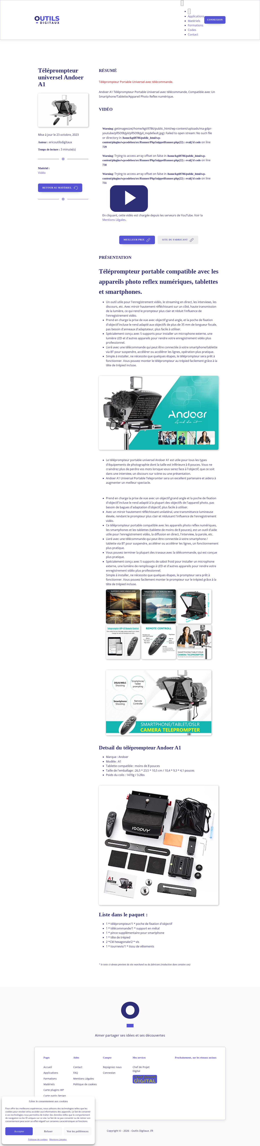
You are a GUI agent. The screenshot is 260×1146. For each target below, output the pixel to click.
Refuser (48, 1131)
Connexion (215, 19)
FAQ (75, 1072)
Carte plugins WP (54, 1090)
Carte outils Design (55, 1095)
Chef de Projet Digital (141, 1069)
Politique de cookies (38, 1139)
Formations (195, 25)
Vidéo (42, 173)
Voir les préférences (77, 1131)
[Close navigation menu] (189, 11)
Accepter (19, 1131)
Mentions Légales (58, 1139)
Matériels (194, 21)
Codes (192, 30)
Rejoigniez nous (112, 1067)
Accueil (48, 1067)
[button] (128, 198)
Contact (193, 34)
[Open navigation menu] (182, 3)
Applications (196, 16)
